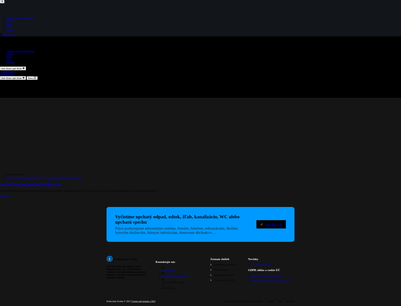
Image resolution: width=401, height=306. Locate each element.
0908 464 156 (9, 71)
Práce (9, 57)
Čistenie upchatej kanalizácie (20, 51)
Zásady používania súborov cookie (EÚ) (270, 280)
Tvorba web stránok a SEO (143, 301)
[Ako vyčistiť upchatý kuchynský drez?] (60, 169)
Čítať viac (5, 196)
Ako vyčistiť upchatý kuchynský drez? (31, 184)
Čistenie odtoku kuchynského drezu (24, 177)
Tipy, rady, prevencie (260, 264)
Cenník (9, 54)
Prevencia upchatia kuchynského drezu (62, 177)
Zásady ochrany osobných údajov (267, 275)
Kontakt (10, 62)
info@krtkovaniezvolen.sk (175, 276)
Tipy (8, 59)
